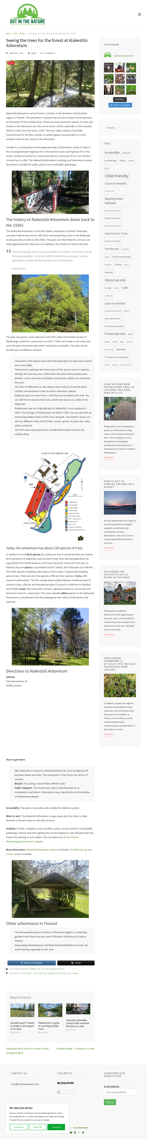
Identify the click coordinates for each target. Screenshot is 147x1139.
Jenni (33, 53)
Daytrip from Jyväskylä (112, 211)
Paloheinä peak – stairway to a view (75, 1048)
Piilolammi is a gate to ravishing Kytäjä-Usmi (48, 1025)
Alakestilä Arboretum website (42, 849)
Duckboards (112, 248)
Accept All (56, 1127)
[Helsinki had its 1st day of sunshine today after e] (109, 67)
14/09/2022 (16, 1032)
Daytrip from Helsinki (114, 201)
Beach (123, 160)
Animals (126, 152)
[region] (37, 1118)
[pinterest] (75, 1132)
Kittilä (117, 288)
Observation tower (112, 318)
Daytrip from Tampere (113, 226)
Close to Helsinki (115, 183)
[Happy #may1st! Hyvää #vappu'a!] (120, 79)
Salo (122, 341)
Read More (109, 457)
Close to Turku (109, 191)
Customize (18, 1127)
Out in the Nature (81, 1127)
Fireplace (108, 264)
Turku (107, 365)
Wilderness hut (126, 365)
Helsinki (109, 272)
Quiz (130, 334)
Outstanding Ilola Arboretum (29, 945)
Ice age (108, 288)
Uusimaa (115, 365)
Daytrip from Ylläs (112, 241)
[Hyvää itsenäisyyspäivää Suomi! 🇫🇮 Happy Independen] (109, 90)
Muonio (127, 311)
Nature (24, 969)
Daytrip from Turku (116, 233)
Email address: (112, 1086)
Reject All (38, 1127)
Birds (107, 168)
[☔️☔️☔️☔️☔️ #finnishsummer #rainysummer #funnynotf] (131, 67)
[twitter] (83, 1132)
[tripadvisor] (79, 1132)
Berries (131, 160)
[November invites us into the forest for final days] (120, 90)
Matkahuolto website (28, 796)
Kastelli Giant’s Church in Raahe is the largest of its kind (22, 1025)
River (115, 341)
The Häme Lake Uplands (116, 357)
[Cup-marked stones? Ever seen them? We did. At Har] (131, 90)
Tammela (121, 349)
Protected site (115, 333)
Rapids (107, 341)
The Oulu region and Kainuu (50, 969)
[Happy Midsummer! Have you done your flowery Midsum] (109, 79)
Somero (129, 342)
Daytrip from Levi (113, 218)
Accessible (27, 973)
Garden (51, 973)
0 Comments (49, 53)
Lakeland (108, 296)
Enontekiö (125, 249)
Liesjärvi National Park (113, 311)
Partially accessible (114, 326)
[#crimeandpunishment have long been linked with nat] (131, 79)
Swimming (109, 350)
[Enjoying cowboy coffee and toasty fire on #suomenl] (120, 67)
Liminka (75, 973)
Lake (125, 288)
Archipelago (111, 160)
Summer (32, 969)
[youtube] (71, 1132)
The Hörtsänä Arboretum (27, 932)
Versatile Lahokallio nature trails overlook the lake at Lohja (77, 1023)
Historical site (63, 973)
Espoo (107, 257)
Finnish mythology (121, 256)
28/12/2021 (72, 1030)
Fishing (118, 264)
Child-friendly (40, 973)
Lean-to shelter (115, 303)
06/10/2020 (44, 1032)
